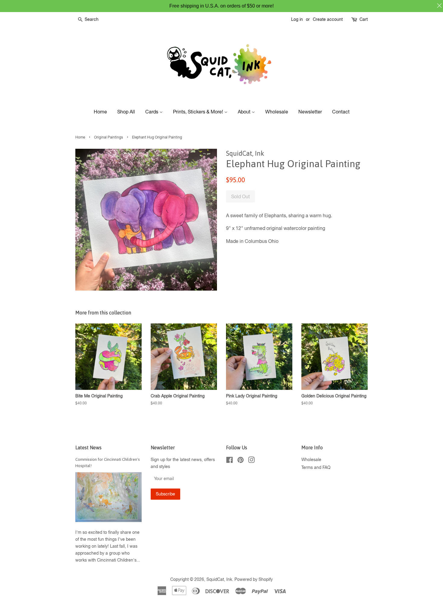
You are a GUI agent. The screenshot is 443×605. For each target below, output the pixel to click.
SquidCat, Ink (219, 579)
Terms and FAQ (316, 467)
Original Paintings (108, 137)
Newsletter (310, 111)
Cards (152, 111)
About (245, 111)
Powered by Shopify (253, 579)
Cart (364, 19)
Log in (297, 19)
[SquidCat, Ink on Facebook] (229, 461)
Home (100, 111)
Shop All (126, 111)
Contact (341, 111)
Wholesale (276, 111)
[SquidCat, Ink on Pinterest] (240, 461)
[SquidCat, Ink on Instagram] (251, 461)
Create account (328, 19)
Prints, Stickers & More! (198, 111)
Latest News (88, 447)
